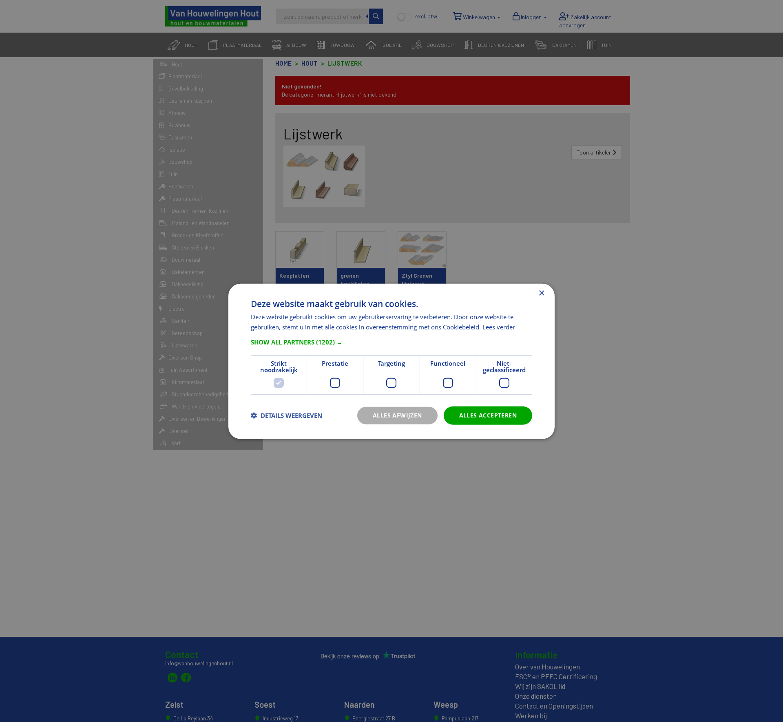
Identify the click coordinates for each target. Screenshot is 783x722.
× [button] (541, 293)
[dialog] (391, 361)
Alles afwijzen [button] (397, 415)
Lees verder (498, 326)
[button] (391, 341)
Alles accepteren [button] (488, 415)
